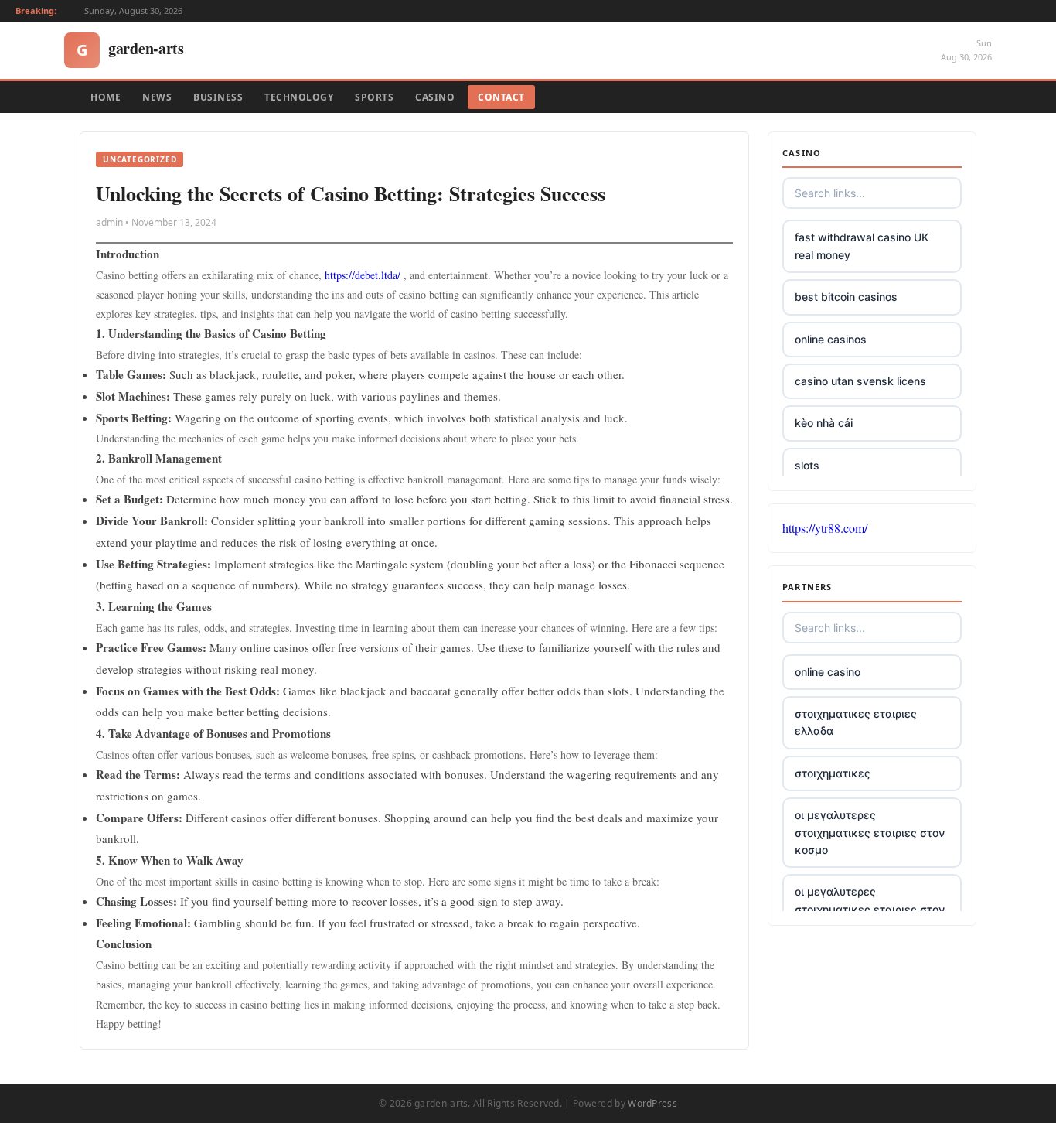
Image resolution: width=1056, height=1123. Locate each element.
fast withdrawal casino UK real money (861, 245)
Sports (374, 97)
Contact (501, 97)
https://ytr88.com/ (824, 528)
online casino (827, 671)
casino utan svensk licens (860, 380)
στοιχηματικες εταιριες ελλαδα (856, 722)
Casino (435, 97)
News (157, 97)
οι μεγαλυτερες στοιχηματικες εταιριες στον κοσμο (870, 832)
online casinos (831, 339)
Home (105, 97)
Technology (298, 97)
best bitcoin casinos (846, 296)
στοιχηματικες (832, 773)
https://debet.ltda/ (362, 275)
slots (807, 465)
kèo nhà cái (824, 422)
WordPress (652, 1103)
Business (218, 97)
